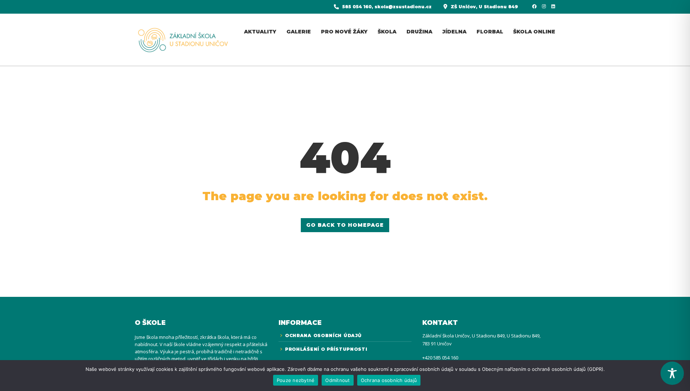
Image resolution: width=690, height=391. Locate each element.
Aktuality (260, 31)
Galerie (298, 31)
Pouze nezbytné (296, 380)
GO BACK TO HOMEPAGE (345, 225)
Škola (387, 31)
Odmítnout (337, 380)
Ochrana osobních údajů (389, 380)
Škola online (534, 31)
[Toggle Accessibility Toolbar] (672, 373)
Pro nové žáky (344, 31)
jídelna (454, 31)
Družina (419, 31)
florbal (490, 31)
